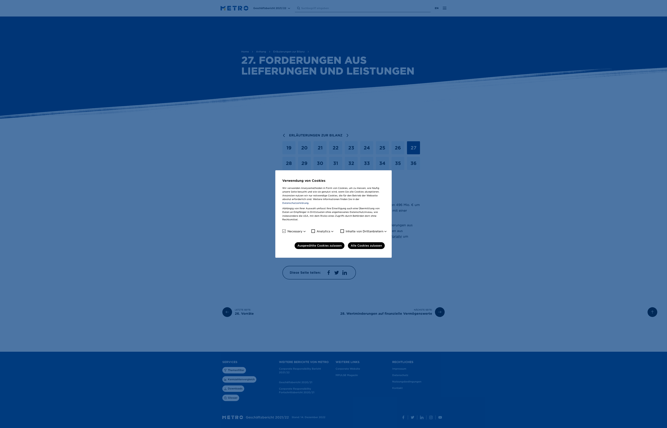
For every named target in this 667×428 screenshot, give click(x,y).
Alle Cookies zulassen (366, 245)
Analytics (323, 231)
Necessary (294, 231)
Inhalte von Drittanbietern (364, 231)
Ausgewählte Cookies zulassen (319, 245)
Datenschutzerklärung (295, 203)
